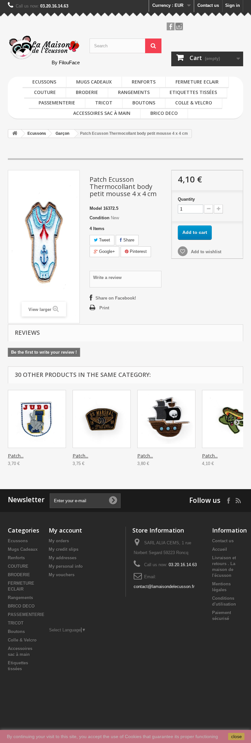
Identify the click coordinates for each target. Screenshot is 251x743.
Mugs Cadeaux (94, 82)
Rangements (134, 92)
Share (128, 240)
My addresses (62, 557)
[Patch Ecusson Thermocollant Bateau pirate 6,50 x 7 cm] (166, 419)
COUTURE (45, 92)
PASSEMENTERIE (57, 103)
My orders (59, 540)
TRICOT (103, 103)
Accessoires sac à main (101, 113)
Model (96, 208)
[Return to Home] (14, 134)
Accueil (219, 549)
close (236, 736)
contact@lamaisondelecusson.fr (164, 586)
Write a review (107, 277)
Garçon (62, 133)
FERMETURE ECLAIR (197, 82)
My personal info (66, 566)
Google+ (106, 251)
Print (104, 307)
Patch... (16, 455)
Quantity (186, 199)
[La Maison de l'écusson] (44, 47)
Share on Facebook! (115, 298)
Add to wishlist (205, 251)
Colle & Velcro (193, 103)
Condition (99, 217)
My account (65, 530)
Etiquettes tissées (193, 92)
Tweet (104, 240)
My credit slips (63, 549)
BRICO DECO (164, 113)
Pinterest (137, 251)
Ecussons (44, 82)
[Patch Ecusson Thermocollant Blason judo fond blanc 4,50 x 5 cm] (37, 419)
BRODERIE (87, 92)
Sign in (232, 5)
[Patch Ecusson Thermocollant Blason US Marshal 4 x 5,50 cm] (102, 419)
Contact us (208, 5)
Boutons (143, 103)
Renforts (144, 82)
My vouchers (62, 574)
